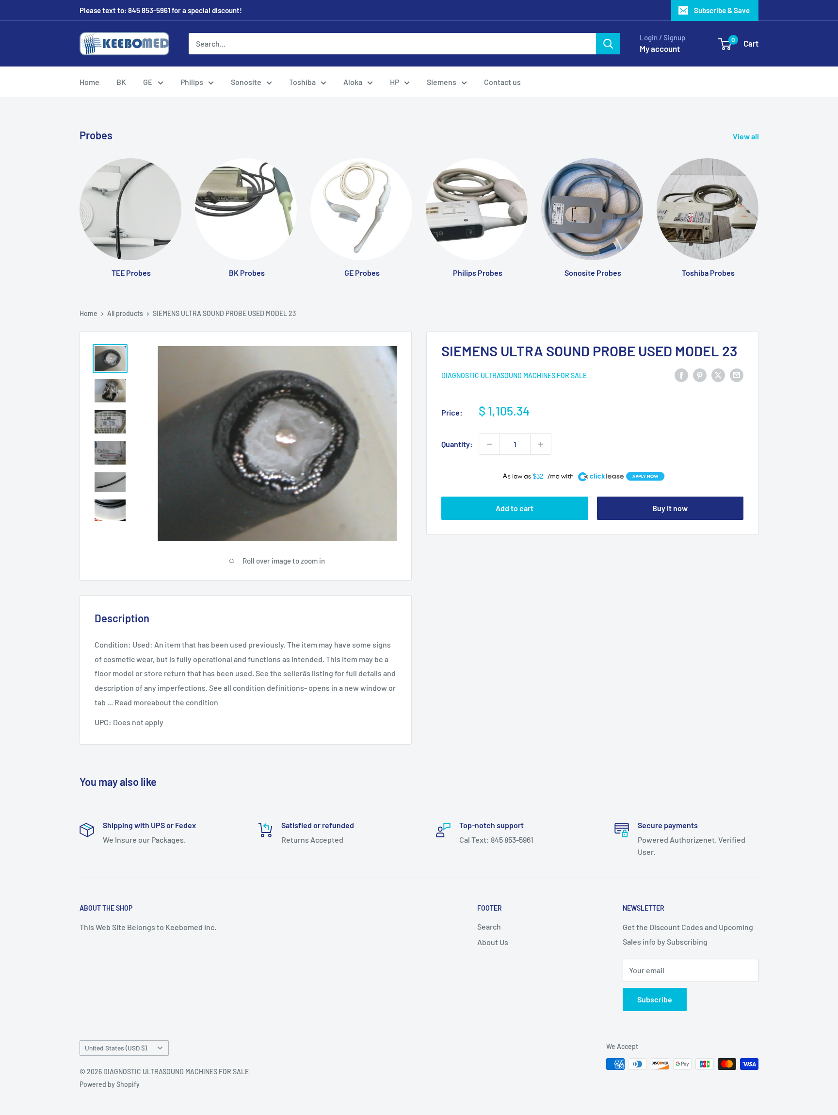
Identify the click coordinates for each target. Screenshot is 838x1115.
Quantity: (457, 444)
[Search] (608, 43)
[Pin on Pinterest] (700, 374)
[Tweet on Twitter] (718, 374)
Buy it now (670, 508)
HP (394, 81)
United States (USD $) (116, 1048)
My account (660, 48)
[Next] (758, 208)
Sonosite (246, 81)
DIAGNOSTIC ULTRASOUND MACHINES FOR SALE (514, 375)
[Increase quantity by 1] (541, 444)
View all (746, 136)
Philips (191, 81)
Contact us (502, 81)
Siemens (441, 81)
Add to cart (514, 508)
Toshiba (302, 81)
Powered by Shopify (110, 1084)
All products (125, 313)
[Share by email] (736, 374)
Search (489, 926)
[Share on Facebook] (681, 374)
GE (148, 81)
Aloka (352, 81)
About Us (492, 942)
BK (121, 81)
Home (89, 81)
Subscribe (654, 999)
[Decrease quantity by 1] (489, 444)
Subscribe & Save (722, 10)
